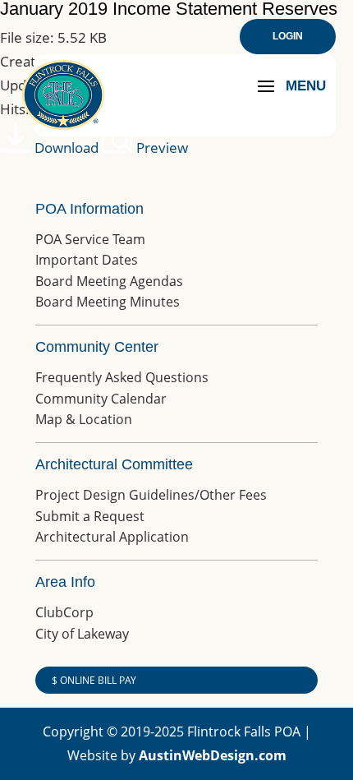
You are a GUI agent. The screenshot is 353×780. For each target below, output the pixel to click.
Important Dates (86, 260)
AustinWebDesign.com (213, 755)
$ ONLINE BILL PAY (94, 680)
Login (288, 36)
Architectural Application (112, 537)
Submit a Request (89, 516)
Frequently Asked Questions (122, 377)
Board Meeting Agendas (109, 281)
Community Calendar (101, 399)
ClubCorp (64, 612)
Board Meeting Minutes (107, 302)
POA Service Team (90, 239)
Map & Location (83, 419)
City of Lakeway (82, 634)
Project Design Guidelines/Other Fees (151, 495)
